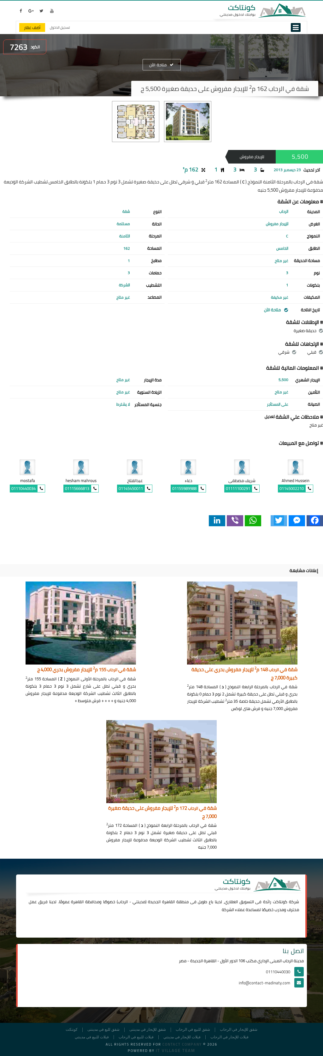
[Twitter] (279, 520)
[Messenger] (297, 520)
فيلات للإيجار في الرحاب (229, 1037)
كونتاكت (280, 901)
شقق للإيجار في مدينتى (147, 1030)
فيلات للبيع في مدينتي (92, 1037)
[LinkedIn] (217, 520)
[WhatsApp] (253, 520)
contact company (182, 1044)
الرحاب (123, 901)
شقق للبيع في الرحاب (193, 1030)
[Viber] (235, 520)
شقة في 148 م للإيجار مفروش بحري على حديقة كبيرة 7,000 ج (244, 673)
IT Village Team (175, 1050)
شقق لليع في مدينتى (103, 1030)
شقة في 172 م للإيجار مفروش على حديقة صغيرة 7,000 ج (162, 812)
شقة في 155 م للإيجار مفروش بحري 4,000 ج (86, 669)
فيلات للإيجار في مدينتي (182, 1037)
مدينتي (138, 901)
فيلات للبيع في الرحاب (136, 1037)
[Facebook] (315, 520)
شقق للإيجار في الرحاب (238, 1030)
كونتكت (72, 1030)
